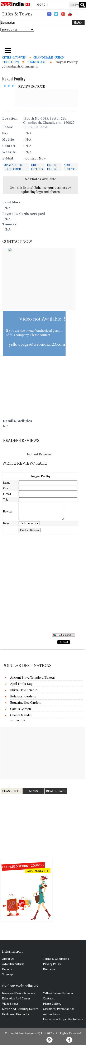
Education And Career (16, 998)
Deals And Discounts (15, 1014)
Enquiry (7, 969)
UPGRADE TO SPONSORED (13, 167)
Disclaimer (50, 969)
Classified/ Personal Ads (59, 1009)
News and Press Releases (18, 993)
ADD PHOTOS (69, 167)
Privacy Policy (52, 964)
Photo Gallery (52, 1003)
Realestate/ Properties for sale (63, 1019)
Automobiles (51, 1014)
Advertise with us (13, 964)
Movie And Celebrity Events (20, 1009)
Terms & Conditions (56, 959)
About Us (8, 959)
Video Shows (10, 1003)
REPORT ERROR (52, 167)
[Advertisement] (43, 41)
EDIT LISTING (37, 167)
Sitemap (7, 974)
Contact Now (35, 158)
